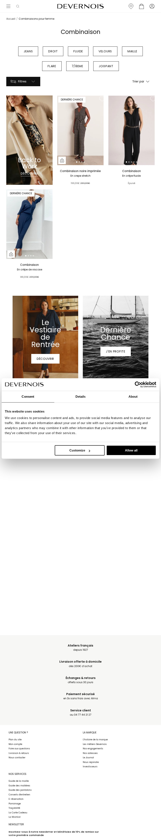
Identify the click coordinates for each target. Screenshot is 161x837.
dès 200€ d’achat (80, 664)
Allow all (131, 450)
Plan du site (15, 739)
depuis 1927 (80, 648)
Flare (52, 66)
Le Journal (88, 757)
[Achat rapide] (62, 160)
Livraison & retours (19, 753)
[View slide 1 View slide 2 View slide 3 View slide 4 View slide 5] (131, 130)
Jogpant (106, 66)
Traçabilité (14, 808)
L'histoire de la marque (95, 739)
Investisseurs (90, 766)
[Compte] (152, 6)
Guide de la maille (19, 781)
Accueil (10, 19)
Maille (132, 51)
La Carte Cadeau (18, 812)
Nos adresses (90, 753)
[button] (17, 6)
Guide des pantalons (20, 790)
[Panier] (141, 6)
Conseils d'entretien (19, 794)
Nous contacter (17, 757)
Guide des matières (19, 785)
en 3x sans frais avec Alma (80, 696)
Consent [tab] (28, 396)
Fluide (78, 51)
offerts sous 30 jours (81, 680)
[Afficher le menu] (8, 6)
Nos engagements (93, 748)
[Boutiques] (131, 6)
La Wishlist (15, 817)
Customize (77, 450)
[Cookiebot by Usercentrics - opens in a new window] (137, 384)
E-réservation (16, 799)
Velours (105, 51)
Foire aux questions (19, 748)
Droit (53, 51)
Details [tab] (80, 396)
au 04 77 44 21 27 (80, 712)
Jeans (28, 51)
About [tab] (133, 396)
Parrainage (15, 803)
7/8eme (77, 66)
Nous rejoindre (91, 762)
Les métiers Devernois (95, 744)
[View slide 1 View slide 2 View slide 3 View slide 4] (80, 130)
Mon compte (15, 744)
